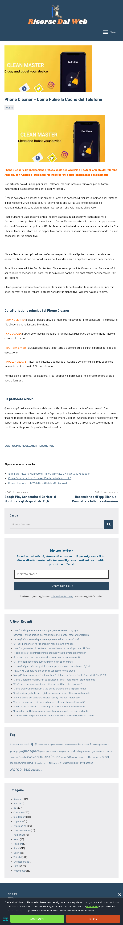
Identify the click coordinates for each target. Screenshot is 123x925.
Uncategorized (21, 861)
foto (92, 744)
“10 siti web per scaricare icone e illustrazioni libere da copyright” (47, 683)
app (33, 743)
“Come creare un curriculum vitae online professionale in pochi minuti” (50, 688)
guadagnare (31, 751)
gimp (106, 744)
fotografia (99, 744)
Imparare (18, 821)
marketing (33, 757)
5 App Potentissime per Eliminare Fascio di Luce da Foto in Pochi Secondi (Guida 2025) (59, 675)
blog (50, 744)
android (24, 744)
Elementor (73, 744)
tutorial (56, 763)
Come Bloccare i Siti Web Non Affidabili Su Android (37, 483)
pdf (69, 757)
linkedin (23, 756)
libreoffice (14, 757)
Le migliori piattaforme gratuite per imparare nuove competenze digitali (51, 666)
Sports (17, 852)
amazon (15, 744)
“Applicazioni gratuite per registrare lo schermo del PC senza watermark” (51, 692)
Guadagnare (19, 816)
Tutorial (17, 857)
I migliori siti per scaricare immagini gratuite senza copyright (45, 630)
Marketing (18, 834)
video (64, 762)
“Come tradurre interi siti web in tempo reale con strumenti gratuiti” (49, 701)
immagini (69, 751)
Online (55, 757)
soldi (39, 763)
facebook (83, 744)
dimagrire (63, 744)
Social (16, 848)
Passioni (18, 843)
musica (45, 757)
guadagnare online (48, 751)
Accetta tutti (37, 918)
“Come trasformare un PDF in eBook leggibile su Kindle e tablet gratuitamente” (54, 679)
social (105, 757)
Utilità (9, 107)
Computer (18, 812)
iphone (109, 751)
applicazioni (42, 745)
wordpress (20, 769)
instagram (80, 751)
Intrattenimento (22, 830)
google (19, 751)
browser (55, 745)
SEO (87, 757)
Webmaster (19, 870)
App (15, 807)
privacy (81, 757)
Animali (17, 803)
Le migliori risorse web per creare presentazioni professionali (46, 639)
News (16, 839)
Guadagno (61, 751)
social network (17, 762)
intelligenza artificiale (96, 751)
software (30, 762)
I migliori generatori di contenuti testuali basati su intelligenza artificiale (51, 648)
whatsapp (87, 762)
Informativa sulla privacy (62, 596)
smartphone (95, 757)
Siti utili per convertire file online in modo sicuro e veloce (43, 643)
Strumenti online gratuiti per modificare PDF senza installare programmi (51, 634)
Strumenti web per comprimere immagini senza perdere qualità (46, 657)
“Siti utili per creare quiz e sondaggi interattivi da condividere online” (49, 706)
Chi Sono (12, 893)
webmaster (75, 762)
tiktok (50, 762)
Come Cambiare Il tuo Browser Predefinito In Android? (39, 478)
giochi (12, 751)
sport (43, 763)
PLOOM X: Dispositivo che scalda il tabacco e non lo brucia (44, 670)
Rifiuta (93, 918)
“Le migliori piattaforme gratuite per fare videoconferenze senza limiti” (50, 710)
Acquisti (17, 798)
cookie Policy (92, 906)
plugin (74, 757)
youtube (36, 769)
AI (11, 744)
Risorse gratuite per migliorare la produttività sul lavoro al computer (49, 652)
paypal (63, 757)
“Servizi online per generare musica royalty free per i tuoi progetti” (48, 697)
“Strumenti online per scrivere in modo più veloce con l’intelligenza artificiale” (54, 715)
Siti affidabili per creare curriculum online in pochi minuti (43, 661)
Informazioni (20, 825)
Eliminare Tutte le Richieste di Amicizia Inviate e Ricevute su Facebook (49, 473)
